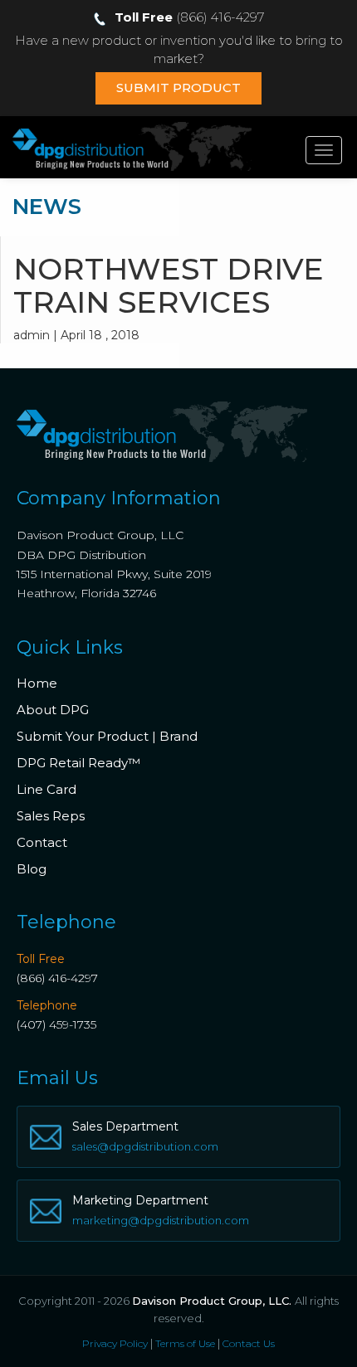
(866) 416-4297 (57, 978)
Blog (31, 869)
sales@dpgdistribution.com (145, 1146)
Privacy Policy (115, 1343)
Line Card (46, 789)
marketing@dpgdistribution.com (160, 1220)
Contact (42, 842)
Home (37, 683)
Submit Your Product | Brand (107, 736)
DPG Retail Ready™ (78, 762)
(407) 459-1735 (56, 1024)
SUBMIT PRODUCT (178, 87)
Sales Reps (51, 816)
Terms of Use (185, 1343)
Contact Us (249, 1343)
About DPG (53, 709)
